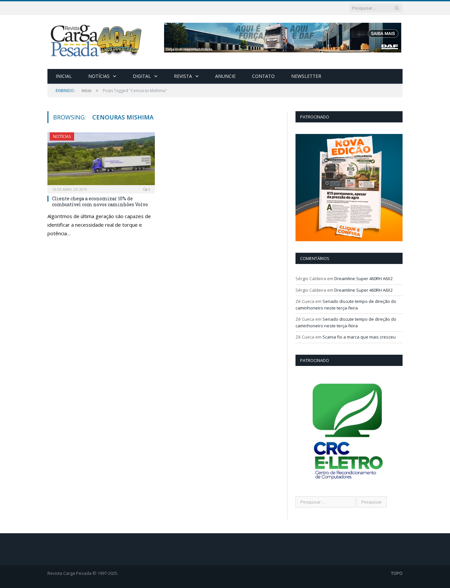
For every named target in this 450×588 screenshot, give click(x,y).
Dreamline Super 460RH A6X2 (363, 278)
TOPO (397, 573)
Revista (183, 76)
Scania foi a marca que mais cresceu (359, 337)
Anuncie (225, 76)
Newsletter (306, 76)
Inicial (64, 76)
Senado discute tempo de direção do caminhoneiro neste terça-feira (345, 304)
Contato (263, 76)
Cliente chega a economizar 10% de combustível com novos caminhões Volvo (100, 201)
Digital (142, 76)
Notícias (99, 76)
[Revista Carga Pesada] (96, 40)
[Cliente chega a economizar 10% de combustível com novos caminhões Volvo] (101, 160)
